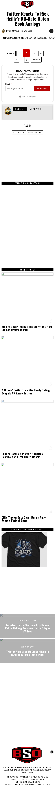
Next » (36, 59)
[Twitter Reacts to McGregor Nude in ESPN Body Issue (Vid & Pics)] (27, 651)
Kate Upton (18, 132)
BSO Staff (14, 31)
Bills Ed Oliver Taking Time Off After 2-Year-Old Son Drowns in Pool (27, 328)
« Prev (10, 53)
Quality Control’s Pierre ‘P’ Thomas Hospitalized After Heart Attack (22, 455)
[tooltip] (15, 115)
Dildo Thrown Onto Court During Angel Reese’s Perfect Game (24, 519)
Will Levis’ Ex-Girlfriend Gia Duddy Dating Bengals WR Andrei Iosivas (26, 392)
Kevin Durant (34, 132)
